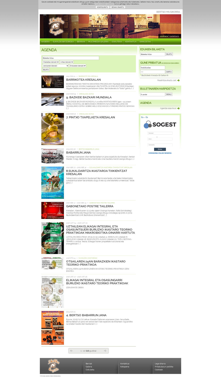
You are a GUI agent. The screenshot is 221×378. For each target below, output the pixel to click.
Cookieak (159, 370)
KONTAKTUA (131, 41)
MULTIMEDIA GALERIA (98, 41)
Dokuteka (90, 370)
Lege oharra (160, 364)
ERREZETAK (145, 41)
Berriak (89, 364)
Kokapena (124, 367)
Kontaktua (124, 364)
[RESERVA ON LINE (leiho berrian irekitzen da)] (160, 155)
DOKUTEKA (117, 41)
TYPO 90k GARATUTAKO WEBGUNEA (50, 376)
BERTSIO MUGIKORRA (168, 12)
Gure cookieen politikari (104, 4)
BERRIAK (81, 41)
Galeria (89, 367)
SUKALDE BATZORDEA (63, 41)
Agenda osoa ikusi (168, 108)
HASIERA (45, 41)
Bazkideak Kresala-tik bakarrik (154, 75)
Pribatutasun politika (164, 367)
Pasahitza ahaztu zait (166, 80)
